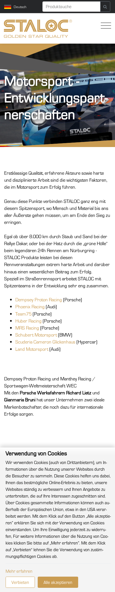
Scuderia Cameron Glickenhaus (45, 341)
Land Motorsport (31, 349)
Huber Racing (28, 321)
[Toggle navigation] (104, 25)
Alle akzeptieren (58, 582)
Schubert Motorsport (36, 334)
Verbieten (20, 582)
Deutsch (20, 6)
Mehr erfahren (19, 571)
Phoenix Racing (30, 306)
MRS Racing (27, 328)
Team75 (23, 314)
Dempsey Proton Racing (38, 299)
